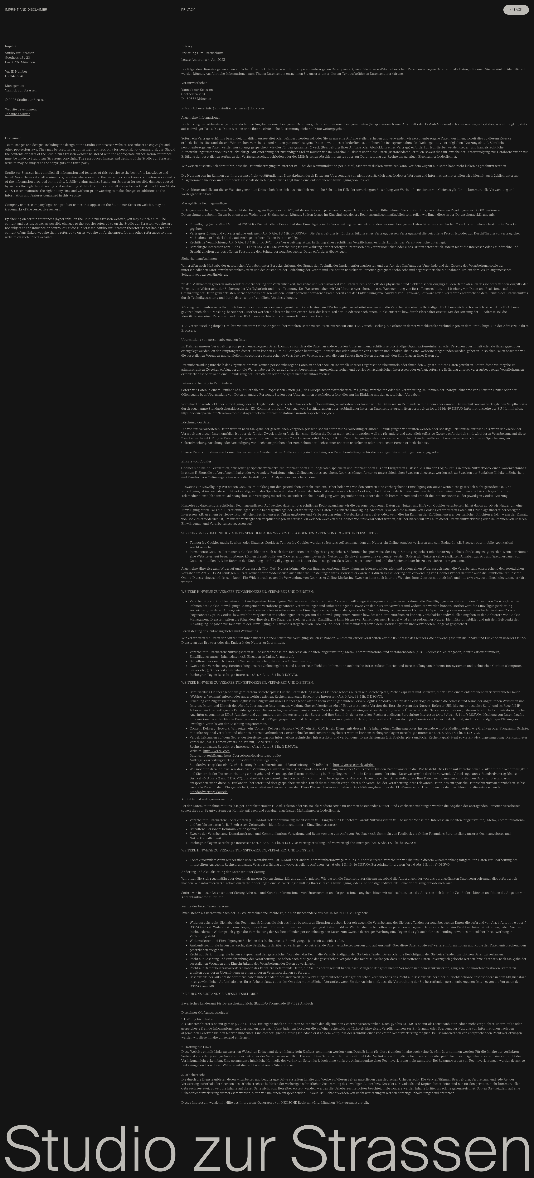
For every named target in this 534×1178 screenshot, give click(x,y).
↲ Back (516, 10)
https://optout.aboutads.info (432, 578)
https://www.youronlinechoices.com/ (488, 578)
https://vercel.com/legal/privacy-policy (253, 756)
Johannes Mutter (17, 114)
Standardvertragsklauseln (209, 792)
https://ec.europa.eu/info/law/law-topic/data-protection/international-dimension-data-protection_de (256, 413)
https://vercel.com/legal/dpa (256, 760)
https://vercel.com (216, 751)
